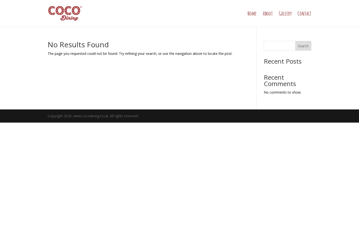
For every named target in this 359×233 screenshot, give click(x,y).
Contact (304, 14)
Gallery (285, 14)
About (268, 14)
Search (303, 46)
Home (252, 14)
